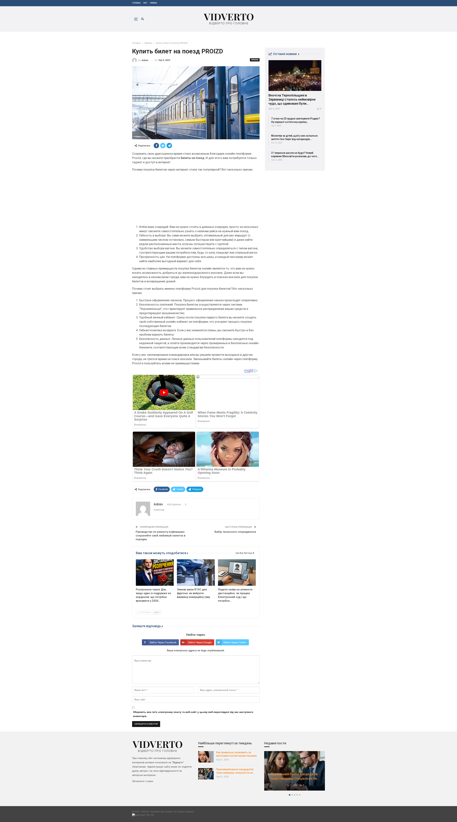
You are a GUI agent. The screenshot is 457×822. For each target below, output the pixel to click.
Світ (145, 3)
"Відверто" (178, 762)
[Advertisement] (196, 200)
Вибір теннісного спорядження (235, 531)
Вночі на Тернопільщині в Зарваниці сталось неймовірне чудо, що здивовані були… (292, 99)
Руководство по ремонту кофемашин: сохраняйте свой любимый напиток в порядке (160, 535)
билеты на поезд (192, 158)
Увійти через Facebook (163, 642)
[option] (294, 772)
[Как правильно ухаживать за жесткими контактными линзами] (206, 757)
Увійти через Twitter (234, 642)
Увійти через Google (200, 642)
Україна (153, 3)
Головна (136, 3)
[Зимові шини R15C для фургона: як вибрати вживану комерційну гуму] (196, 572)
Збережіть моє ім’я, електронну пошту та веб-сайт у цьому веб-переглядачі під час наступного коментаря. (193, 714)
